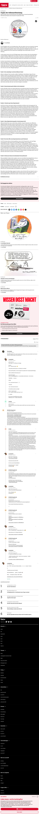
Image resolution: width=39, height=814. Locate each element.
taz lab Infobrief (3, 736)
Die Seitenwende (3, 677)
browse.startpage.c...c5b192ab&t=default (14, 414)
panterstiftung (3, 699)
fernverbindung (3, 711)
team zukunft (3, 728)
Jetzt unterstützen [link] (19, 198)
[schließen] (37, 797)
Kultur (2, 636)
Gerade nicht (34, 796)
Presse (2, 682)
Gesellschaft (3, 634)
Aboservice (2, 792)
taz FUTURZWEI (3, 763)
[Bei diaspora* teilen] (21, 209)
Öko (1, 631)
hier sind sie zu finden (32, 345)
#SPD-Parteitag (9, 203)
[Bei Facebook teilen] (16, 209)
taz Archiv (2, 768)
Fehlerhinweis (12, 206)
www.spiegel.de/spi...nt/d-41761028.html (16, 481)
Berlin (1, 641)
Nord (1, 643)
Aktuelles (2, 672)
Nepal (1, 658)
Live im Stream (3, 748)
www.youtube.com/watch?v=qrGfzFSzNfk (16, 519)
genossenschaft (3, 692)
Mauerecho (2, 716)
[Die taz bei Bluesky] (8, 622)
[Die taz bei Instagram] (11, 622)
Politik (2, 629)
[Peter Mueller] (3, 351)
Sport (1, 638)
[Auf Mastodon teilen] (11, 209)
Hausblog (2, 675)
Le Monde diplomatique (4, 765)
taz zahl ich (2, 694)
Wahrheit (6, 8)
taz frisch (2, 731)
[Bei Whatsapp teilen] (18, 209)
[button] (37, 1)
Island (2, 653)
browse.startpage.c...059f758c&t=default (14, 416)
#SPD (5, 203)
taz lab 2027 (3, 753)
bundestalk (2, 709)
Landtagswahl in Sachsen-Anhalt (6, 655)
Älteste (37, 338)
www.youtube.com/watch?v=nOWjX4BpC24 (16, 522)
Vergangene (3, 750)
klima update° (3, 714)
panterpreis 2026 (3, 701)
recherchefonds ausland (5, 697)
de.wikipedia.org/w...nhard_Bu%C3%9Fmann (14, 576)
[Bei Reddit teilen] (23, 209)
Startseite (2, 8)
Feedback (2, 790)
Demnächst (2, 743)
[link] (10, 5)
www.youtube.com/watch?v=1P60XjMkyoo (16, 517)
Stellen (2, 680)
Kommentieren (7, 206)
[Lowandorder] (5, 359)
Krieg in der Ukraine (4, 660)
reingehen (2, 721)
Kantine (2, 778)
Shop (1, 780)
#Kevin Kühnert (14, 203)
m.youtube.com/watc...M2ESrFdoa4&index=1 (16, 559)
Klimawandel (3, 665)
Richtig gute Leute (4, 663)
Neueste (34, 338)
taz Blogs (2, 760)
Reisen (2, 775)
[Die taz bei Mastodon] (6, 622)
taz (3, 619)
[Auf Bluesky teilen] (14, 209)
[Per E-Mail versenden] (9, 209)
